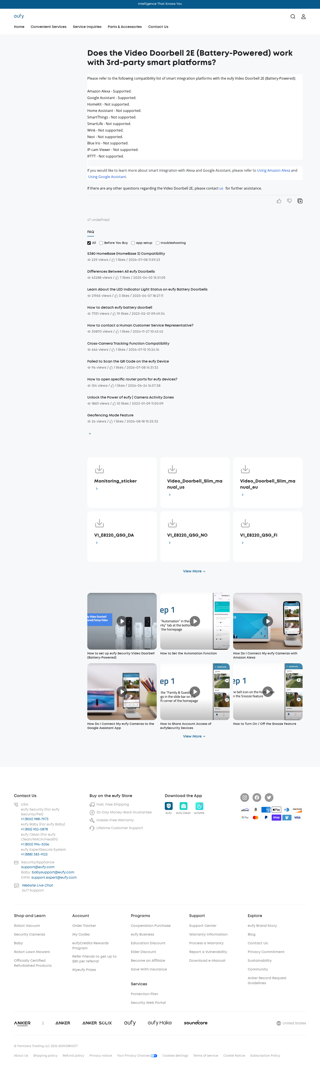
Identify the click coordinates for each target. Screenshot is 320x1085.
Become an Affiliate (148, 960)
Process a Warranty (206, 943)
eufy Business (142, 934)
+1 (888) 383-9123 (34, 854)
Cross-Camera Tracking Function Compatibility (128, 343)
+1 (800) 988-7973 (35, 819)
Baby (18, 943)
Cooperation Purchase (151, 925)
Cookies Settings (175, 1056)
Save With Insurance (149, 969)
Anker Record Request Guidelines (267, 980)
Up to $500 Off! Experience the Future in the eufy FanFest (160, 4)
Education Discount (148, 943)
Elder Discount (143, 952)
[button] (45, 51)
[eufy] (19, 16)
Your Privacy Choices (134, 1056)
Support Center (202, 925)
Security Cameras (29, 934)
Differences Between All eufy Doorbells (121, 271)
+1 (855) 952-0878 (34, 829)
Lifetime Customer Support (119, 828)
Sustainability (260, 960)
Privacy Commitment (266, 952)
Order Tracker (84, 925)
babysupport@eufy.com (53, 872)
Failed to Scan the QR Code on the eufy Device (128, 361)
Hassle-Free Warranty (115, 820)
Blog (252, 934)
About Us (21, 1056)
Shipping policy (45, 1056)
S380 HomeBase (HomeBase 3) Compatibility (126, 253)
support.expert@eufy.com (54, 877)
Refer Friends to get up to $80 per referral (94, 958)
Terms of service (205, 1056)
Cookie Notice (234, 1056)
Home (19, 26)
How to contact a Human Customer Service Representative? (140, 325)
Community (258, 969)
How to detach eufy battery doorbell (119, 307)
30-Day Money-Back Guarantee (124, 812)
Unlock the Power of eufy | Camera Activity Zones (130, 397)
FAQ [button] (90, 231)
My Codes (81, 934)
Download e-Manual (207, 960)
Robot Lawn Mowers (32, 952)
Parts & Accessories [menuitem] (125, 26)
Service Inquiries (87, 26)
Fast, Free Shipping (112, 804)
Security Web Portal (148, 1002)
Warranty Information (208, 934)
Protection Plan (144, 994)
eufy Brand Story (262, 925)
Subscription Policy (265, 1056)
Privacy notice (100, 1056)
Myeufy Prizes (84, 969)
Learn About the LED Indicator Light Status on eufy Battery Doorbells (147, 289)
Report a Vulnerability (208, 952)
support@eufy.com (37, 867)
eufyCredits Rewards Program (90, 945)
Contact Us (158, 26)
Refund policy (73, 1056)
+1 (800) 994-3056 (35, 844)
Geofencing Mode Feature (110, 415)
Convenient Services (48, 26)
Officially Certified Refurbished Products (33, 963)
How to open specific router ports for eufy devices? (132, 379)
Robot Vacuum (27, 925)
